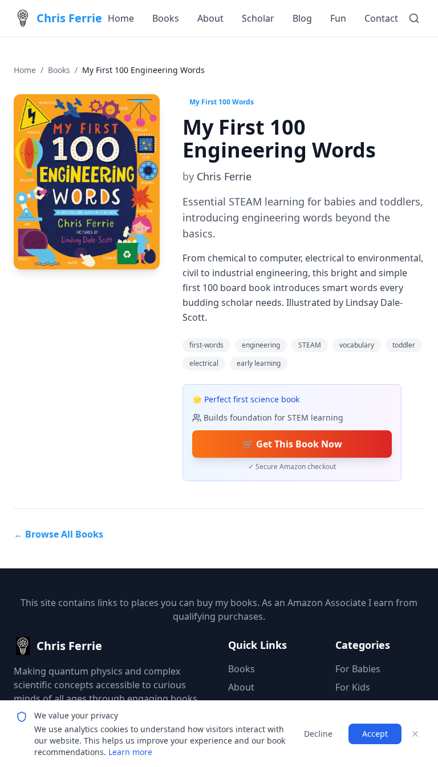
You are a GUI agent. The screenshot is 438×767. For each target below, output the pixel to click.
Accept (375, 733)
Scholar (258, 18)
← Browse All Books (58, 534)
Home (121, 18)
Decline (318, 733)
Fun (338, 18)
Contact (381, 18)
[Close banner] (415, 734)
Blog (302, 18)
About (210, 18)
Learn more (130, 751)
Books (165, 18)
